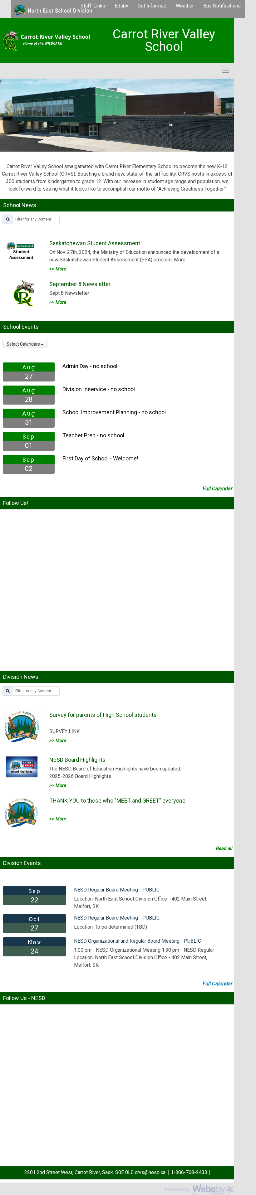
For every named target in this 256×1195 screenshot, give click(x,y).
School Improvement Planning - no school (114, 412)
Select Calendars (24, 344)
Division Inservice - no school (98, 389)
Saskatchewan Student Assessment (94, 243)
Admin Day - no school (89, 366)
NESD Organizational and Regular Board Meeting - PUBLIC (137, 941)
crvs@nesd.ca (149, 1172)
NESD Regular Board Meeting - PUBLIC (117, 890)
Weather (185, 6)
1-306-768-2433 (189, 1172)
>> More (57, 269)
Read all (224, 848)
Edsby (121, 6)
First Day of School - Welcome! (100, 458)
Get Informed (152, 6)
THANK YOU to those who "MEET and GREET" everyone (117, 800)
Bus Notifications (222, 6)
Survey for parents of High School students (103, 715)
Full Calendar (218, 488)
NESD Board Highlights (77, 759)
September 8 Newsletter (80, 284)
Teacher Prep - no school (93, 435)
